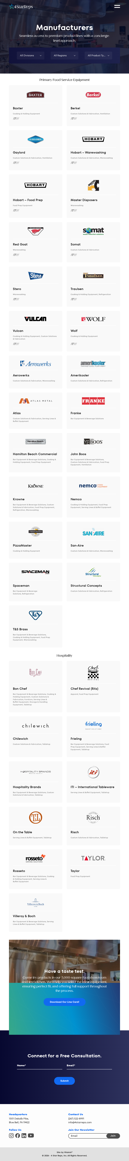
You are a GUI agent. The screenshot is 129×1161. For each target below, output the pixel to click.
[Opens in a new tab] (11, 1135)
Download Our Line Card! (64, 1002)
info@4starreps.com (80, 1122)
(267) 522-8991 (76, 1118)
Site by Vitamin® (64, 1152)
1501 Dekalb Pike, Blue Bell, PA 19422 (19, 1120)
